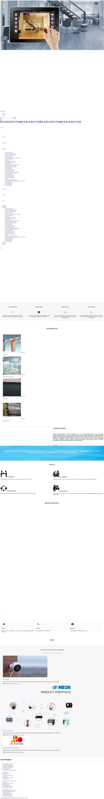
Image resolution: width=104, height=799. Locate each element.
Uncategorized (15, 734)
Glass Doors (5, 776)
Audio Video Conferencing (8, 764)
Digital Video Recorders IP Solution (10, 770)
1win (4, 115)
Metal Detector (6, 778)
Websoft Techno (24, 797)
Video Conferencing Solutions (8, 791)
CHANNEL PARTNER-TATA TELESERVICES (11, 747)
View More (55, 445)
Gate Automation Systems (8, 775)
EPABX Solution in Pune (8, 795)
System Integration (6, 785)
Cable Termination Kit (7, 767)
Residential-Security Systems (8, 782)
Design (13, 683)
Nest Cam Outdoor (6, 679)
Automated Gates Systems (8, 765)
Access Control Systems (7, 763)
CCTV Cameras (6, 769)
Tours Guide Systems (7, 789)
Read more (23, 352)
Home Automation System (8, 777)
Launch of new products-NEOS (8, 730)
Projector (4, 781)
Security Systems (6, 784)
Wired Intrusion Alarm (7, 794)
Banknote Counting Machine (8, 766)
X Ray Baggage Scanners (8, 787)
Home (4, 113)
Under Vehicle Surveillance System (9, 790)
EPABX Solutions (6, 773)
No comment (18, 683)
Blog (4, 114)
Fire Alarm (5, 774)
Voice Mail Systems (6, 792)
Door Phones (5, 772)
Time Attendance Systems (8, 786)
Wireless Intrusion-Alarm (7, 793)
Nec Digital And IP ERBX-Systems (9, 780)
